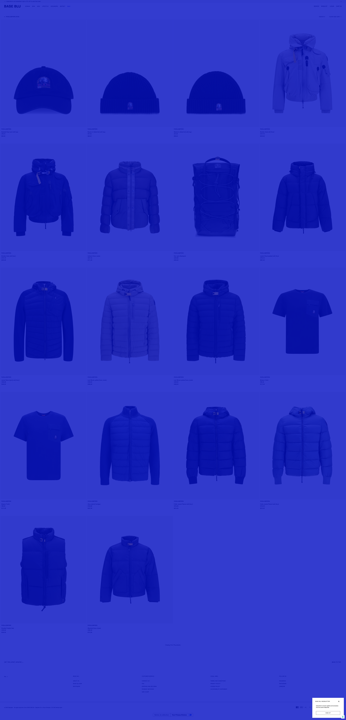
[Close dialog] (339, 701)
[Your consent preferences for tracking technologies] (343, 717)
